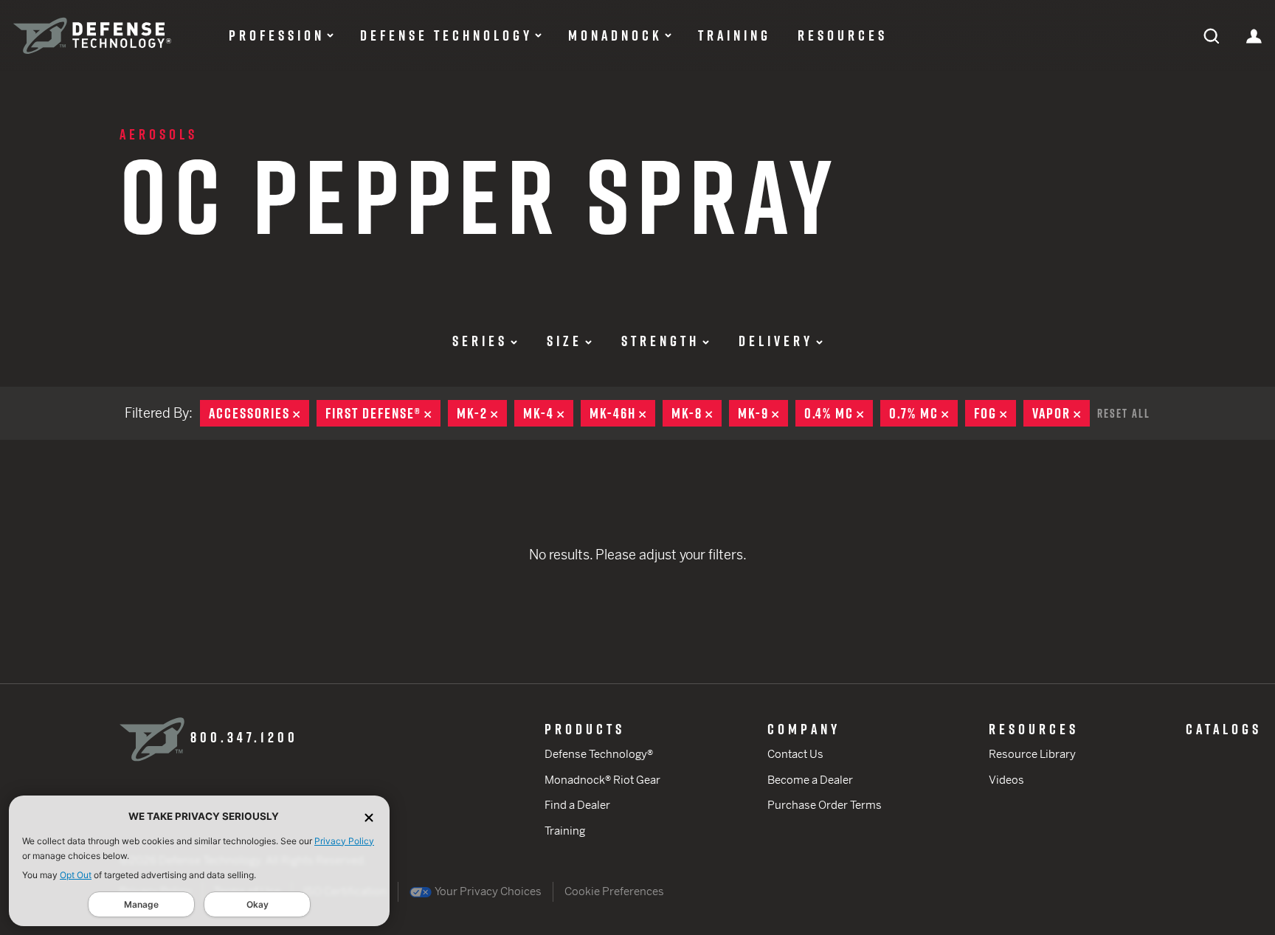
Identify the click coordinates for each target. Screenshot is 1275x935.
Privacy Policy (344, 840)
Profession (277, 35)
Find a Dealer (577, 805)
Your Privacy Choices (487, 891)
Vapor (1061, 413)
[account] (1254, 35)
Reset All (1123, 413)
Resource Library (1032, 754)
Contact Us (795, 754)
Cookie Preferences (614, 891)
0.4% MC (838, 413)
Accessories (259, 413)
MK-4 (548, 413)
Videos (1006, 780)
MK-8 (696, 413)
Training (734, 35)
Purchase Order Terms (824, 805)
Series (480, 341)
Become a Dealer (810, 780)
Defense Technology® (599, 754)
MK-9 (763, 413)
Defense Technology (446, 35)
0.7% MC (923, 413)
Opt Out (75, 874)
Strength (660, 341)
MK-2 (482, 413)
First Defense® (382, 413)
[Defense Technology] (92, 35)
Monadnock (615, 35)
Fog (995, 413)
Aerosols (159, 134)
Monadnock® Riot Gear (602, 780)
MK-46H (622, 413)
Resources (843, 35)
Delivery (776, 341)
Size (564, 341)
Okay (257, 904)
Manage (141, 904)
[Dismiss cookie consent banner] (369, 816)
